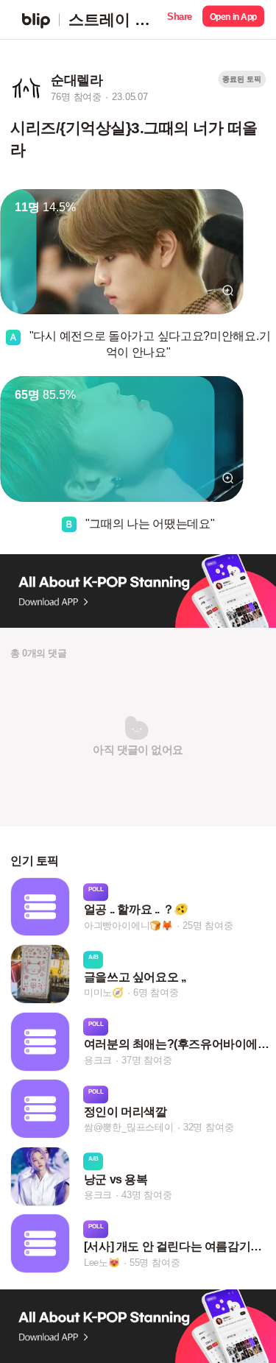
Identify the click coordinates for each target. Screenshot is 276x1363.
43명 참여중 (146, 1194)
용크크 (98, 1060)
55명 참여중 (155, 1262)
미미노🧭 (104, 992)
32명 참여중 (208, 1127)
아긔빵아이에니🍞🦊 (128, 925)
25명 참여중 (208, 925)
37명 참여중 (146, 1060)
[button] (179, 19)
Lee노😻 (102, 1262)
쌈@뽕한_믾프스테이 (129, 1127)
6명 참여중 (156, 992)
